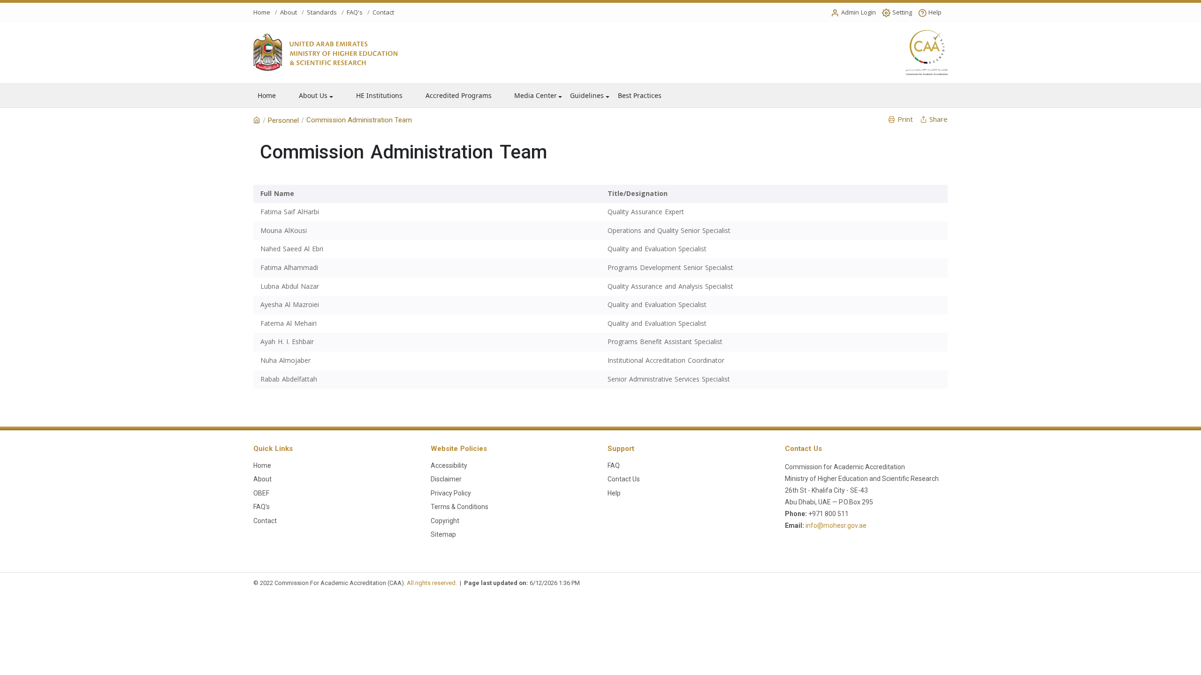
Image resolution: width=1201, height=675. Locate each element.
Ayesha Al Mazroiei (289, 305)
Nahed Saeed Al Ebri (291, 249)
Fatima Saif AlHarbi (289, 212)
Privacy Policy (451, 493)
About (288, 12)
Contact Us (624, 479)
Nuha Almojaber (285, 360)
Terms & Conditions (459, 506)
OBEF (261, 493)
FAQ (614, 465)
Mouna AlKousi (283, 231)
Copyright (445, 521)
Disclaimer (446, 479)
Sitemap (443, 534)
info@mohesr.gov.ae (836, 525)
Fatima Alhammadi (289, 268)
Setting (902, 12)
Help (935, 12)
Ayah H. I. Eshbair (287, 342)
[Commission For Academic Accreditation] (256, 120)
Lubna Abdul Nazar (289, 286)
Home (261, 12)
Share (938, 119)
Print (905, 119)
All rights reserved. (432, 582)
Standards (322, 12)
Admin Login (858, 12)
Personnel (283, 120)
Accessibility (449, 465)
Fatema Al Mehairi (288, 323)
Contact (383, 12)
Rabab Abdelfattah (288, 379)
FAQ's (355, 12)
